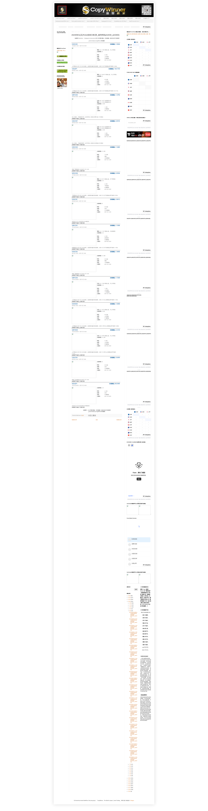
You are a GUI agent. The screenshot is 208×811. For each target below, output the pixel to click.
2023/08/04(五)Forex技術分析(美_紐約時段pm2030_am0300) (133, 740)
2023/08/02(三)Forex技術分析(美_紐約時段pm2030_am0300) (133, 753)
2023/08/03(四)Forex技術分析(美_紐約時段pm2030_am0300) (133, 746)
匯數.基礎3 (122, 18)
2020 (129, 782)
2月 (130, 773)
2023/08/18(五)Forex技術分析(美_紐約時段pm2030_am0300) (133, 674)
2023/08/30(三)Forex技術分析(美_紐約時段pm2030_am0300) (133, 621)
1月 (130, 775)
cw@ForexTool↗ (71, 18)
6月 (130, 766)
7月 (130, 764)
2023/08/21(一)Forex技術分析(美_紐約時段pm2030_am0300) (133, 667)
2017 (129, 787)
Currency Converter (62, 62)
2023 (129, 601)
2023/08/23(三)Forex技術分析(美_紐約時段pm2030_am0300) (133, 654)
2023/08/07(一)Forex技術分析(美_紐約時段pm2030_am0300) (133, 733)
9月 (130, 608)
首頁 (97, 419)
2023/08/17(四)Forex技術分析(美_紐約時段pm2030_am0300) (133, 681)
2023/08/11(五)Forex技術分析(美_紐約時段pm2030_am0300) (133, 707)
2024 (129, 599)
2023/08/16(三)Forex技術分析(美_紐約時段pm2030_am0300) (133, 687)
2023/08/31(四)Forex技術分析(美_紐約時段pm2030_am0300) (133, 615)
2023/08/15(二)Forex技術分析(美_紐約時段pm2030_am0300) (133, 694)
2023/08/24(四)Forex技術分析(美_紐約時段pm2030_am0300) (133, 648)
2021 (129, 780)
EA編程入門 (146, 18)
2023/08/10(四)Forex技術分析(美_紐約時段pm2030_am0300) (133, 713)
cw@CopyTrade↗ (60, 18)
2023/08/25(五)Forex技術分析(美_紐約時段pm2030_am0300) (133, 641)
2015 (129, 791)
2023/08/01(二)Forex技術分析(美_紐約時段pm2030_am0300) (133, 760)
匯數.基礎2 (114, 18)
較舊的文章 (119, 419)
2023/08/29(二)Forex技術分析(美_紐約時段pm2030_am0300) (133, 628)
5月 (130, 768)
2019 (129, 783)
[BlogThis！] (90, 415)
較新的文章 (74, 419)
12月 (130, 603)
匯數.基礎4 (130, 18)
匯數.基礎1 (106, 18)
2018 (129, 785)
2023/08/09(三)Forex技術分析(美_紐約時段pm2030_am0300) (133, 720)
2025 (129, 597)
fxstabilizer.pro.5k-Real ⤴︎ (120, 21)
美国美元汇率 (62, 56)
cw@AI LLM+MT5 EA (95, 18)
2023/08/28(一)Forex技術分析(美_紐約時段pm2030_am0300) (133, 634)
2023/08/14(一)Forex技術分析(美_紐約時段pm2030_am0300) (133, 700)
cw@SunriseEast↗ (83, 18)
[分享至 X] (92, 415)
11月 (130, 605)
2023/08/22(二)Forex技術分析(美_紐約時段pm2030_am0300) (133, 661)
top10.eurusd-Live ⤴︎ (134, 21)
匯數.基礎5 (138, 18)
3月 (130, 772)
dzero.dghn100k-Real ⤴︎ (93, 21)
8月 (130, 610)
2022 (129, 778)
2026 (129, 595)
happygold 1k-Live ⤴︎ (106, 21)
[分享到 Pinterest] (95, 415)
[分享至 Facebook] (93, 415)
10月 (130, 607)
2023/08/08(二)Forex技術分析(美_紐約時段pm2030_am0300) (133, 727)
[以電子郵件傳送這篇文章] (89, 415)
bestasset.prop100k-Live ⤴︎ (62, 21)
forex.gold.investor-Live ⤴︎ (78, 21)
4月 (130, 770)
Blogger (132, 800)
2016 (129, 789)
